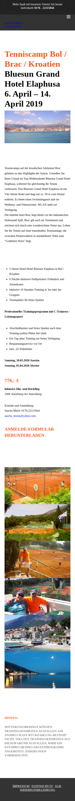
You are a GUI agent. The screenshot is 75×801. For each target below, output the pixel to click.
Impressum (21, 786)
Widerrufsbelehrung (37, 789)
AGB (58, 786)
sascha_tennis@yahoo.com (20, 415)
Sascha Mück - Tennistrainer (14, 24)
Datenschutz (42, 786)
